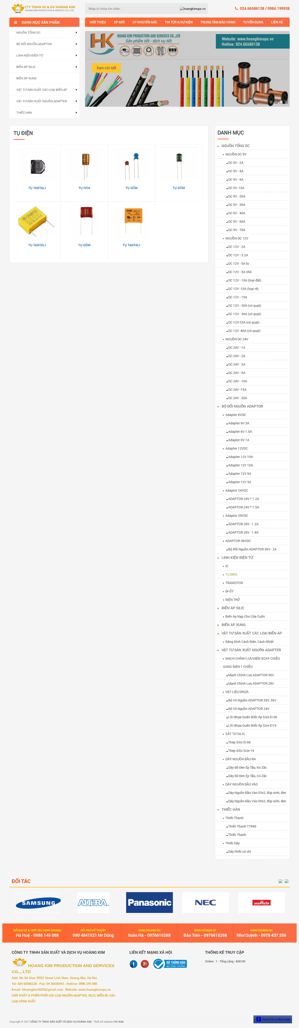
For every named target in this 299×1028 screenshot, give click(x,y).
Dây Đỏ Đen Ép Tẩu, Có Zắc (247, 776)
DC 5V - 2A (235, 162)
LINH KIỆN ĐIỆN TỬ (29, 55)
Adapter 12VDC (236, 448)
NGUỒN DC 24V (236, 339)
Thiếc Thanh (234, 818)
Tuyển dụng (253, 22)
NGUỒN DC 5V (235, 154)
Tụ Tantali (37, 188)
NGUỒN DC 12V (236, 238)
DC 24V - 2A (236, 356)
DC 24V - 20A (237, 398)
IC (226, 566)
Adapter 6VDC (235, 414)
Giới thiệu (98, 22)
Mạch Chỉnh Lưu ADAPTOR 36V (251, 675)
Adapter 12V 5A (239, 473)
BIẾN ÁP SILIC (26, 67)
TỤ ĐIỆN (231, 574)
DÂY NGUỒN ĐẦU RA (240, 759)
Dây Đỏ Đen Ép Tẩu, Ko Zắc (247, 767)
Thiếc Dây (232, 843)
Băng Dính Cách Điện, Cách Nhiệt (249, 641)
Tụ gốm (131, 188)
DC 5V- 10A (236, 188)
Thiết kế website (109, 1021)
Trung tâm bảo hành (217, 22)
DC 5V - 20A (236, 196)
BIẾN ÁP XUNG (26, 78)
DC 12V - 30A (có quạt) (244, 314)
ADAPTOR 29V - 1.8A (243, 532)
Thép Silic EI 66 (239, 742)
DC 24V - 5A (236, 372)
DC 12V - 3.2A (238, 255)
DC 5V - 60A (236, 221)
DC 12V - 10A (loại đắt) (244, 280)
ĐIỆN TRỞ (232, 599)
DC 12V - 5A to (238, 263)
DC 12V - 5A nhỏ (240, 272)
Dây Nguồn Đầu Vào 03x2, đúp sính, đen (257, 792)
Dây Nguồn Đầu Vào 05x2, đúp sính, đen (257, 801)
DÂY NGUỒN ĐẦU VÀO (241, 784)
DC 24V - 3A (236, 364)
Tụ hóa (84, 188)
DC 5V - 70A (236, 230)
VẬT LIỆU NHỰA (237, 692)
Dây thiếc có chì (239, 851)
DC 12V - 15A (237, 297)
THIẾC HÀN (24, 112)
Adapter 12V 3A (239, 482)
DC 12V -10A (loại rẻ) (243, 288)
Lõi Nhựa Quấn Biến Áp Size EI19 (252, 725)
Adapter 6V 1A (238, 440)
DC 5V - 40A (236, 213)
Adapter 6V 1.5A (240, 431)
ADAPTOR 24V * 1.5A (243, 507)
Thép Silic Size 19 (241, 750)
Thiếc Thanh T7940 (242, 826)
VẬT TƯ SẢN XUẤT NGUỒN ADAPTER (41, 101)
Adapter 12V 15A (240, 456)
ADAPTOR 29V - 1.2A (243, 524)
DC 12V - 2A (236, 246)
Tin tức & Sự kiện (179, 22)
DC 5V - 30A (236, 204)
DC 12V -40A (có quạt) (244, 330)
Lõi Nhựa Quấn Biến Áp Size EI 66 (252, 717)
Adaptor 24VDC (236, 490)
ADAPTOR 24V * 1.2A (243, 498)
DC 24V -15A (237, 389)
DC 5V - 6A (235, 179)
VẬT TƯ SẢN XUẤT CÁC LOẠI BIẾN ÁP (41, 90)
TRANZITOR (234, 583)
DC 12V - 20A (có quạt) (244, 305)
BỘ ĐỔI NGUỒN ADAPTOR (34, 44)
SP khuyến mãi (144, 22)
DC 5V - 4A (235, 171)
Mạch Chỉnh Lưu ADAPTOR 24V (251, 683)
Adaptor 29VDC (236, 515)
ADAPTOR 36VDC (238, 541)
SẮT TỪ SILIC (235, 734)
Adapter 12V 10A (240, 465)
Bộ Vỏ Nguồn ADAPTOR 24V (248, 708)
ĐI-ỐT (229, 591)
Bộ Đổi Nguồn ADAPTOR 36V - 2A (252, 549)
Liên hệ (277, 22)
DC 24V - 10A (237, 381)
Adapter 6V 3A (238, 423)
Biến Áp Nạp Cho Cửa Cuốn (245, 616)
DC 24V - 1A (236, 347)
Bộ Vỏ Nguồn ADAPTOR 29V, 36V (252, 700)
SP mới (119, 22)
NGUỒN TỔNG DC (28, 32)
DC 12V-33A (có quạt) (244, 322)
